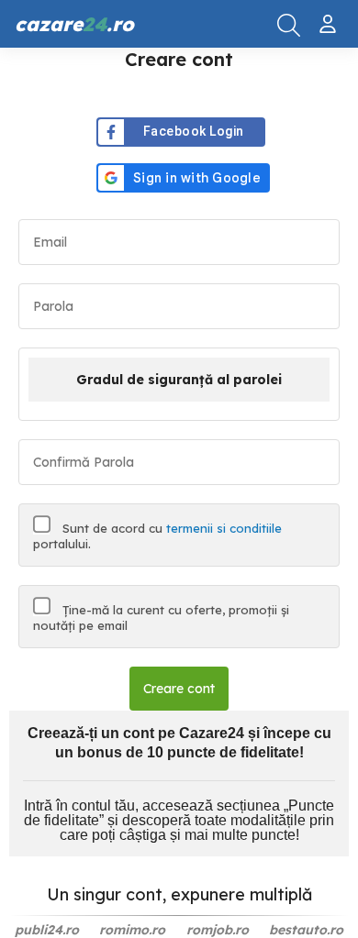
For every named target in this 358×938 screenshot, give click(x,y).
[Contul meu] (330, 16)
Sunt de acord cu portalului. (157, 536)
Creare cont (179, 688)
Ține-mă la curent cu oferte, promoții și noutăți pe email (161, 617)
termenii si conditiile (224, 528)
